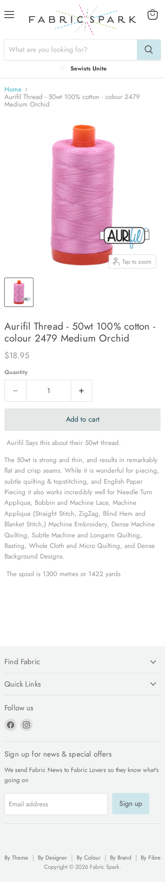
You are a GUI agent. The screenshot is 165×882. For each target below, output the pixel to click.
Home (13, 89)
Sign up (130, 803)
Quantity (16, 372)
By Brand (120, 857)
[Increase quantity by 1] (82, 391)
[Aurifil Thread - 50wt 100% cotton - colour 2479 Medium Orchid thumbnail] (19, 292)
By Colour (88, 857)
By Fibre (151, 857)
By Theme (16, 857)
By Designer (52, 857)
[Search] (149, 50)
